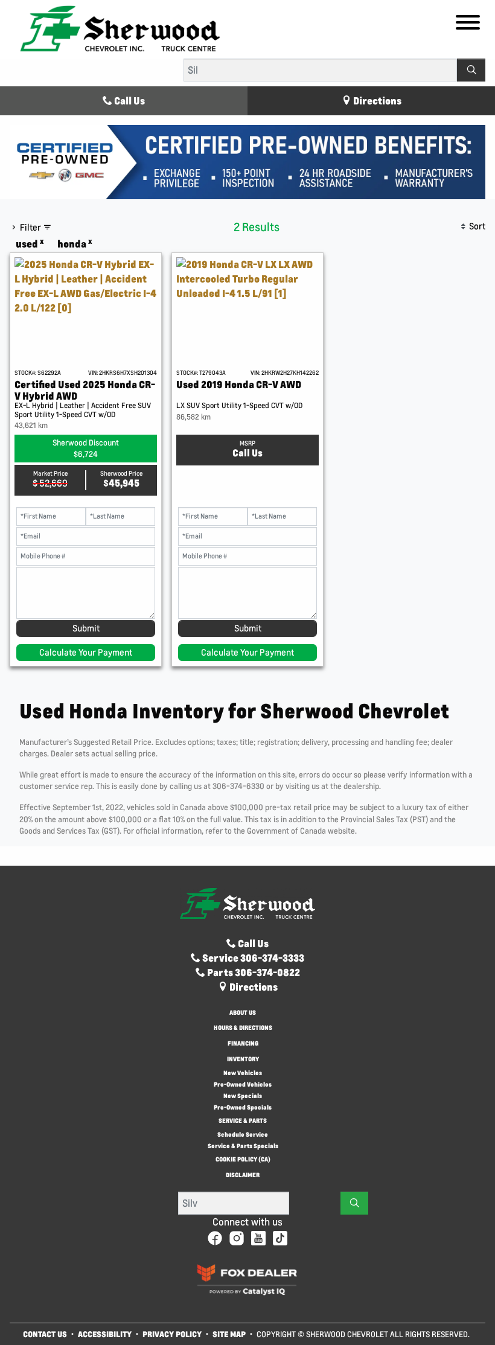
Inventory (243, 1059)
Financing (243, 1044)
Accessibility (105, 1334)
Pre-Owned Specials (243, 1107)
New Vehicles (242, 1073)
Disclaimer (243, 1175)
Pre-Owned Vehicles (243, 1084)
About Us (242, 1013)
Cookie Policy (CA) (243, 1160)
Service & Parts (243, 1121)
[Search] (471, 70)
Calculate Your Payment (85, 652)
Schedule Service (242, 1135)
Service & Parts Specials (243, 1146)
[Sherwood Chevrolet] (120, 28)
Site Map (230, 1334)
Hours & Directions (243, 1028)
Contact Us (45, 1334)
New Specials (242, 1096)
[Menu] (468, 24)
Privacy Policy (172, 1334)
